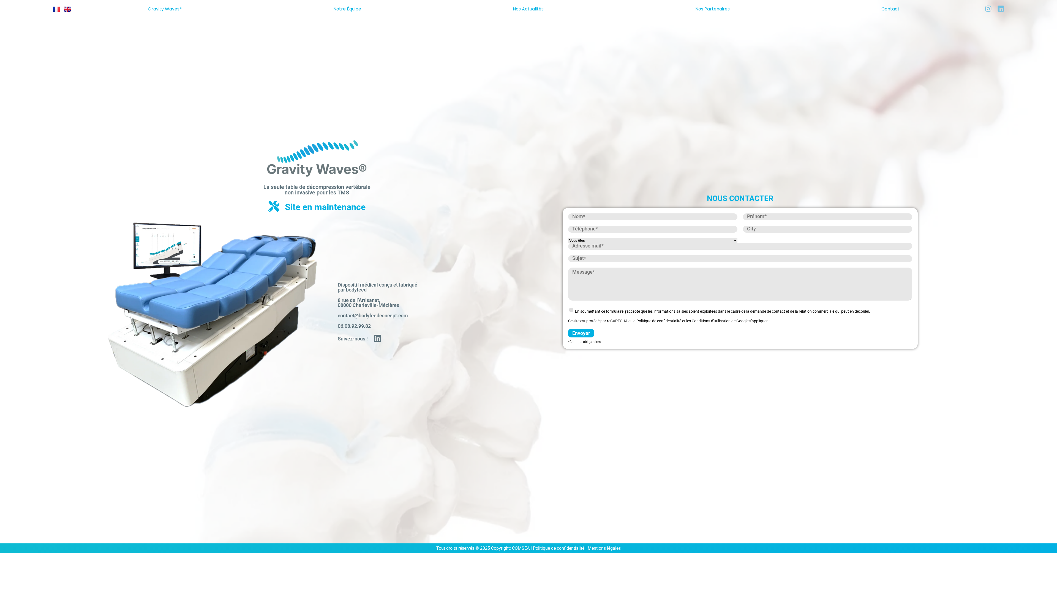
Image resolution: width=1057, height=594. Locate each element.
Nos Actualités (528, 9)
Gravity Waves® (165, 9)
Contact (890, 9)
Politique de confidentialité (558, 548)
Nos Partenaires (712, 9)
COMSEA (521, 548)
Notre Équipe (347, 9)
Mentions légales (604, 548)
